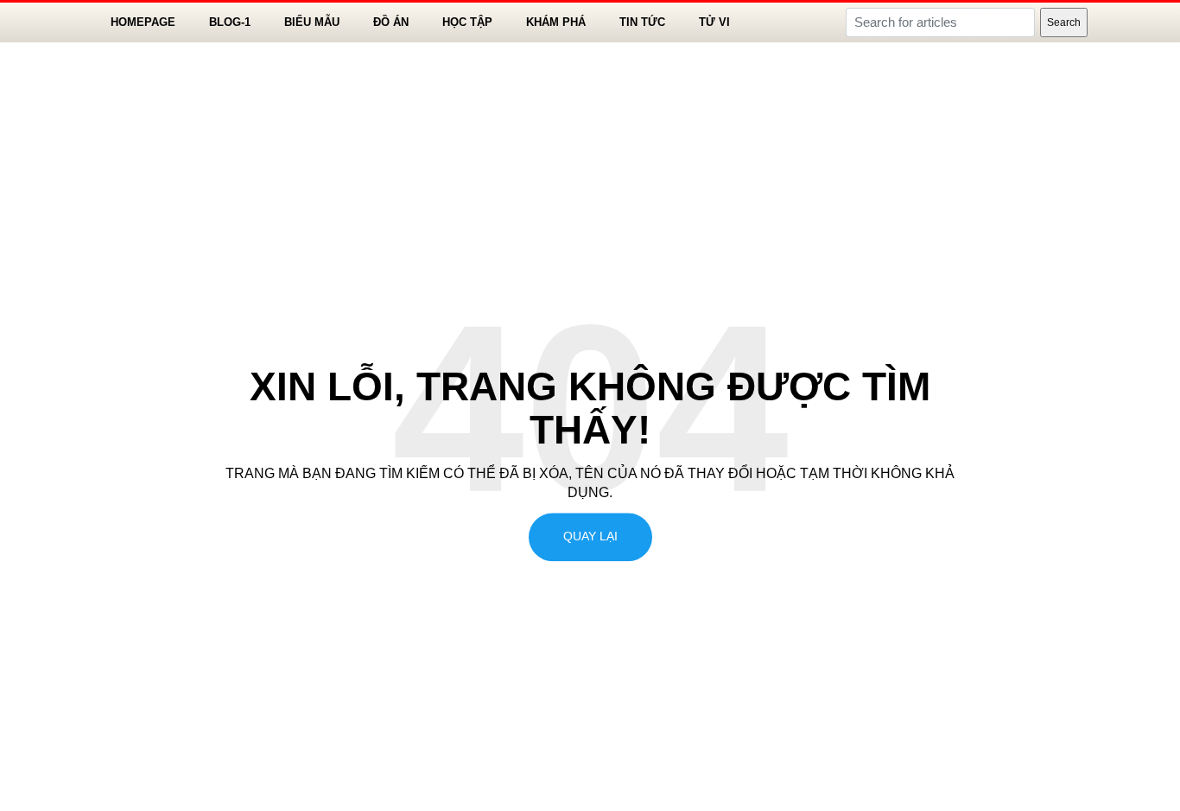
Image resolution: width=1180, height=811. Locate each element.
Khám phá (556, 22)
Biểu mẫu (311, 22)
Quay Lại (590, 537)
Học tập (467, 22)
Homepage (143, 22)
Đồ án (391, 22)
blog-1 (230, 22)
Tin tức (642, 22)
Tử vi (714, 22)
